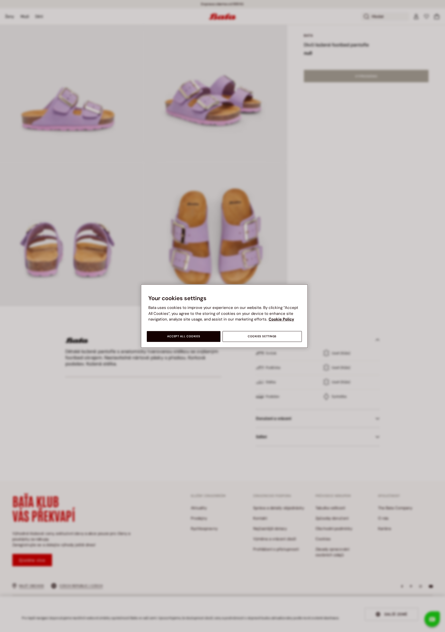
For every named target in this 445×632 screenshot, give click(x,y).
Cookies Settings (262, 336)
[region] (224, 316)
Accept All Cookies (183, 336)
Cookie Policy (281, 319)
